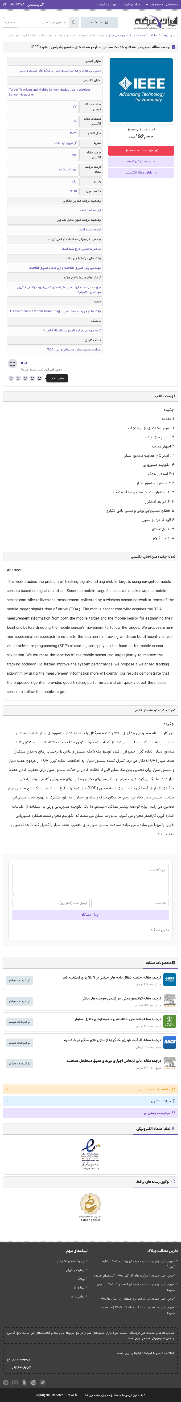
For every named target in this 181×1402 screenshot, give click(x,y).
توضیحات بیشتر (19, 980)
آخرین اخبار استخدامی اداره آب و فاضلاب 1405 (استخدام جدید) (138, 1310)
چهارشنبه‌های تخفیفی (71, 1261)
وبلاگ (81, 1279)
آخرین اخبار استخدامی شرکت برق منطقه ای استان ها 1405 (137, 1299)
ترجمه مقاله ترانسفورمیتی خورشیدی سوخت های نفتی (121, 998)
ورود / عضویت (106, 4)
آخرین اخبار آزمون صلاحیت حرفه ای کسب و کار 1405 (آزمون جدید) (136, 1287)
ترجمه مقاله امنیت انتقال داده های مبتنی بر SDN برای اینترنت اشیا (111, 977)
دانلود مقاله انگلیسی (139, 172)
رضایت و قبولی (75, 1270)
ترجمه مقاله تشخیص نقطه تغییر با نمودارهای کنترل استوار (118, 1019)
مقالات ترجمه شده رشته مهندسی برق (133, 35)
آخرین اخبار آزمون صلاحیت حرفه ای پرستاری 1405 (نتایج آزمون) (138, 1264)
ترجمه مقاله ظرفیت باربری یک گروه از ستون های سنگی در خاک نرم (112, 1040)
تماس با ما (78, 1296)
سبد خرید (97, 22)
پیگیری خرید (131, 4)
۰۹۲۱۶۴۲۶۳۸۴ (21, 1368)
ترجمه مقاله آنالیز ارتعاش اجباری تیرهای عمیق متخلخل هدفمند (113, 1061)
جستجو (10, 22)
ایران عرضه (168, 35)
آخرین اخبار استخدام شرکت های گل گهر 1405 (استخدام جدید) (134, 1275)
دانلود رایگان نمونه (139, 161)
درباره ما (79, 1287)
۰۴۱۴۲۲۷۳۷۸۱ (22, 1360)
